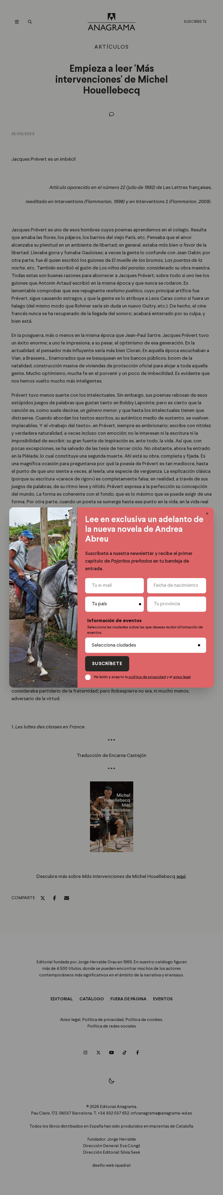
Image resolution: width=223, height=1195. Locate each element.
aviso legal (182, 677)
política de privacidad (147, 677)
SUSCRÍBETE (107, 664)
